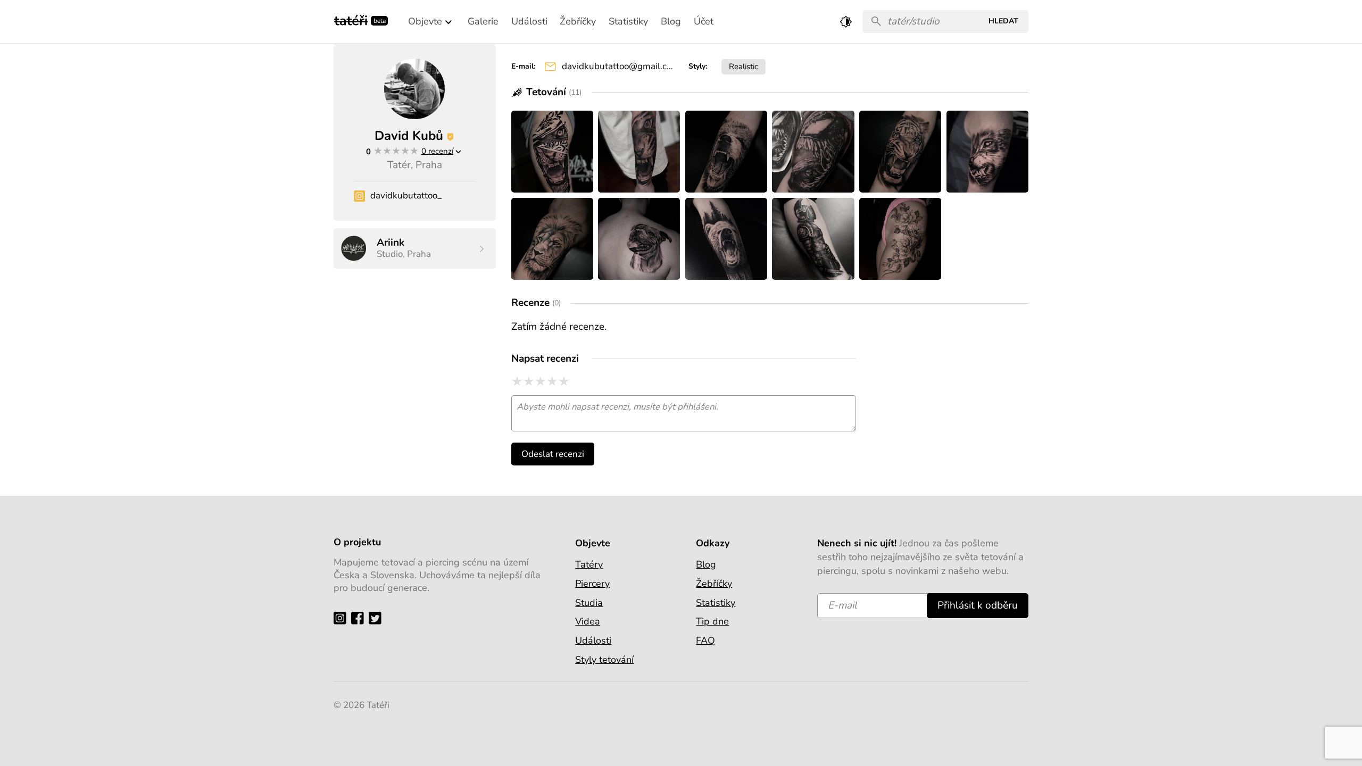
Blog (706, 564)
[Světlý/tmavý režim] (846, 21)
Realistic (743, 66)
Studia (589, 602)
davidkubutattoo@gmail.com (617, 66)
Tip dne (712, 621)
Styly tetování (604, 659)
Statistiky (715, 602)
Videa (587, 621)
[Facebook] (360, 618)
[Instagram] (342, 618)
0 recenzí (437, 150)
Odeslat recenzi (552, 454)
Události (593, 640)
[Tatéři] (351, 19)
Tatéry (589, 564)
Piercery (592, 583)
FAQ (705, 640)
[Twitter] (377, 618)
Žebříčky (714, 583)
